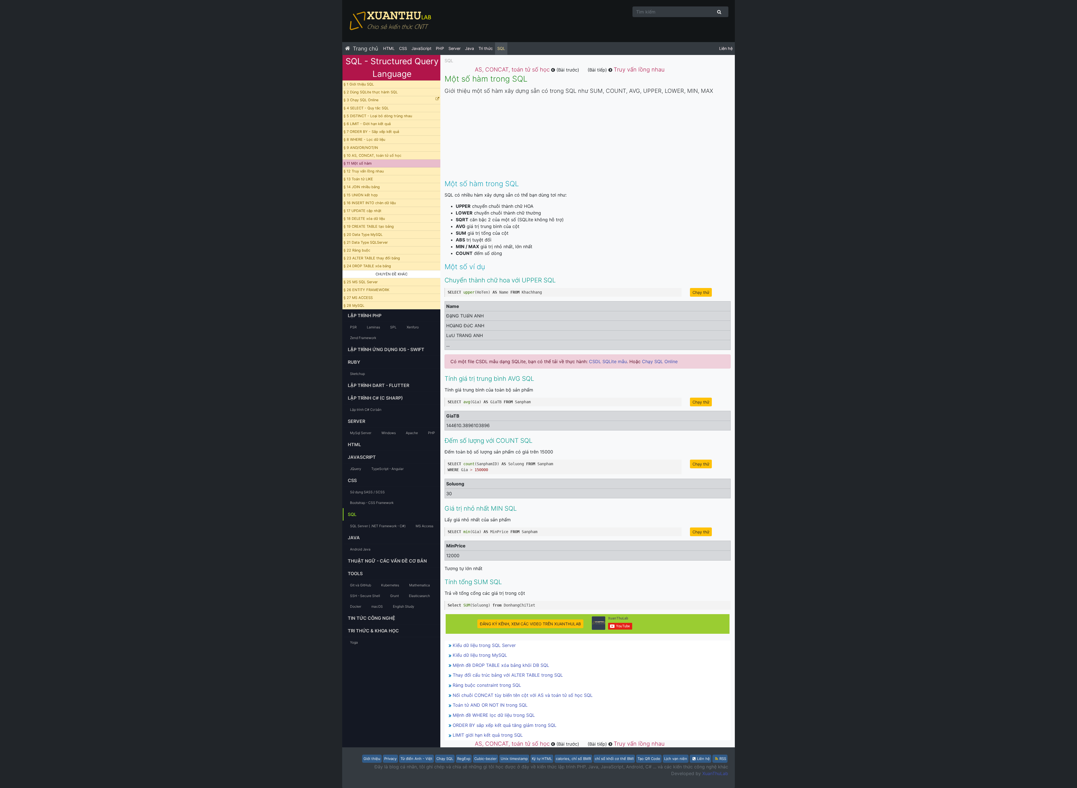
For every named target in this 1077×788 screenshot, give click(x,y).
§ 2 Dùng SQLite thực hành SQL (371, 92)
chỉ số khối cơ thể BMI (614, 758)
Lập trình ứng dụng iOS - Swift (386, 349)
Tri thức (485, 48)
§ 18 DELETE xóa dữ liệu (364, 218)
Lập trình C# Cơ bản (365, 409)
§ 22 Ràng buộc (357, 250)
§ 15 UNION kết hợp (361, 195)
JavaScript (421, 48)
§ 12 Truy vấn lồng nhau (364, 171)
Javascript (362, 457)
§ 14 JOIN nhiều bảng (362, 187)
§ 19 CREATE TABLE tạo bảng (369, 226)
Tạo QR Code (649, 758)
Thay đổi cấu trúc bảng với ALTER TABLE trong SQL (508, 675)
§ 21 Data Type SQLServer (366, 242)
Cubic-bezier (485, 758)
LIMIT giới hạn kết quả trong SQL (488, 735)
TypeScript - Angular (387, 469)
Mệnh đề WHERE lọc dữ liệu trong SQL (494, 715)
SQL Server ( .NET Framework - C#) (378, 526)
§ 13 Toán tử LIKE (358, 179)
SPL (393, 327)
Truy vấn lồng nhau (639, 69)
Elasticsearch (419, 596)
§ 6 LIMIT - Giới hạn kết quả (367, 124)
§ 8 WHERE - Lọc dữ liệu (364, 139)
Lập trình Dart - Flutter (378, 385)
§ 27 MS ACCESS (358, 298)
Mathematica (419, 585)
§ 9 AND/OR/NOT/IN (361, 148)
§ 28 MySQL (354, 305)
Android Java (360, 549)
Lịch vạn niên (675, 758)
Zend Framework (363, 338)
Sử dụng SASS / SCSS (367, 492)
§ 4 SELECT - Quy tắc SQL (366, 108)
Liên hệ (726, 48)
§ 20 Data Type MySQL (363, 234)
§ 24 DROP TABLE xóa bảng (367, 266)
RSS (722, 758)
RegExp (463, 758)
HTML (389, 48)
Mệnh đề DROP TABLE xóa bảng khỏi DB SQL (501, 665)
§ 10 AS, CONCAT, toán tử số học (372, 155)
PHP (440, 48)
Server (454, 48)
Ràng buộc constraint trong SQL (487, 685)
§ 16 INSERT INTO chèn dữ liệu (370, 203)
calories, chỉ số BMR (573, 758)
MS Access (424, 526)
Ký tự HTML (542, 758)
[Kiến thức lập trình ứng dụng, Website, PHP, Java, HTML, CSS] (389, 21)
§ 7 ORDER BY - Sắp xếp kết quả (371, 132)
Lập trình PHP (364, 315)
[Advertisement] (588, 139)
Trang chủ (365, 48)
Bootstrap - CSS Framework (371, 503)
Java (469, 48)
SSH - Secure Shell (365, 596)
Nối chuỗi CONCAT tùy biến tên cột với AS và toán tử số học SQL (523, 695)
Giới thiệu (371, 758)
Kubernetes (390, 585)
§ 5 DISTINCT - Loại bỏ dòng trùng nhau (378, 116)
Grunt (394, 596)
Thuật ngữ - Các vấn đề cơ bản (387, 561)
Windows (388, 433)
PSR (353, 327)
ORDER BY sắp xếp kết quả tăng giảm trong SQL (504, 725)
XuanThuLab (715, 773)
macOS (377, 606)
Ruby (354, 362)
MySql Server (360, 433)
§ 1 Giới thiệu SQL (359, 84)
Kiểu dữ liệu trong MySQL (480, 655)
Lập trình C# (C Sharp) (375, 398)
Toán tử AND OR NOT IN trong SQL (490, 705)
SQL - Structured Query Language (392, 67)
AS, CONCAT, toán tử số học (512, 69)
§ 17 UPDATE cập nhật (362, 211)
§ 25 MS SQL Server (361, 282)
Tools (355, 573)
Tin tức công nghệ (371, 618)
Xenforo (413, 327)
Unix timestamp (514, 758)
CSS (403, 48)
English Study (403, 606)
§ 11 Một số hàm (358, 163)
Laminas (373, 327)
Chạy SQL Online (660, 361)
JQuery (355, 469)
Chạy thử (700, 292)
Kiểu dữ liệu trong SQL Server (484, 645)
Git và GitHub (360, 585)
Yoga (354, 642)
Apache (412, 433)
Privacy (390, 758)
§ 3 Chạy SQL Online (361, 100)
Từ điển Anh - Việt (416, 758)
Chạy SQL (444, 758)
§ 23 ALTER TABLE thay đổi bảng (372, 258)
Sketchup (357, 374)
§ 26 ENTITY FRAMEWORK (366, 290)
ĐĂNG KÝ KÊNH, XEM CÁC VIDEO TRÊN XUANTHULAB (530, 623)
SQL (501, 48)
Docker (355, 606)
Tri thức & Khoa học (373, 630)
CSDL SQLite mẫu (608, 361)
